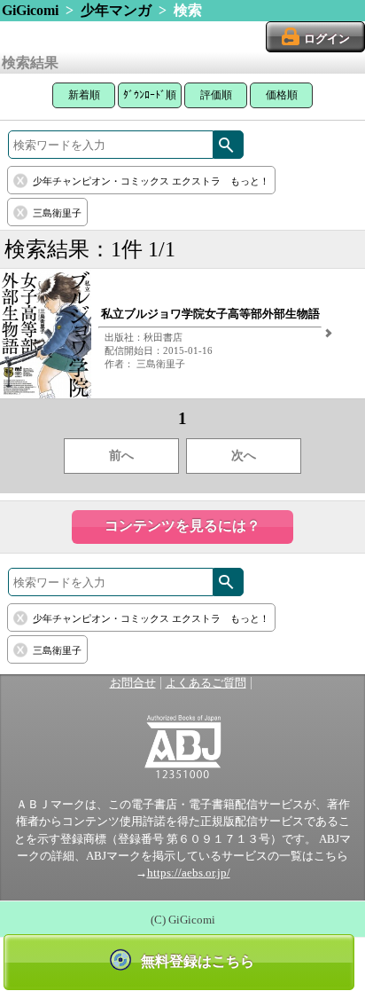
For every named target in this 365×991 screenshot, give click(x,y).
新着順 (84, 95)
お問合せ (133, 683)
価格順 (282, 95)
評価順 (216, 95)
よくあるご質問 (206, 683)
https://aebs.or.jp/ (188, 873)
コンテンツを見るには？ (182, 525)
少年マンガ (116, 10)
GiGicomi (30, 10)
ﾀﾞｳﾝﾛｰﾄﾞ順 (149, 95)
